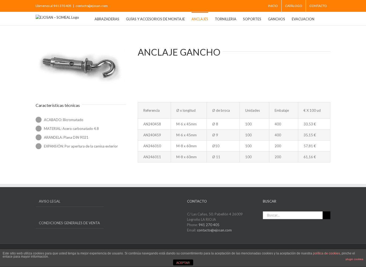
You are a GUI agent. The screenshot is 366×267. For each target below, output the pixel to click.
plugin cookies (354, 259)
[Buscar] (322, 18)
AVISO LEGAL (49, 201)
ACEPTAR (183, 262)
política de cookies (326, 253)
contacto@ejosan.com (92, 6)
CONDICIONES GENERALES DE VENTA (69, 223)
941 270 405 (209, 225)
